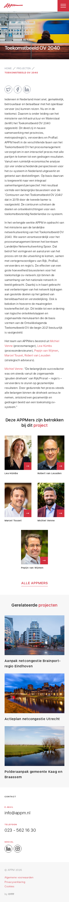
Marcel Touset (14, 355)
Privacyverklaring (15, 882)
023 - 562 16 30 (20, 830)
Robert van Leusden (37, 355)
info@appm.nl (17, 812)
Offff (11, 894)
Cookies (9, 886)
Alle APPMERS (34, 583)
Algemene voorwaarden (19, 877)
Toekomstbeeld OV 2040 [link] (21, 72)
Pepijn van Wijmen (46, 350)
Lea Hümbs (44, 346)
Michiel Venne (14, 369)
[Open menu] (63, 5)
